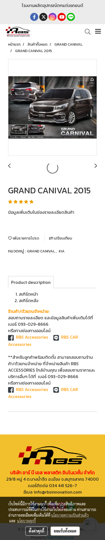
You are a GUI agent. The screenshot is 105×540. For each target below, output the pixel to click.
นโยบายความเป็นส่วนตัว (70, 515)
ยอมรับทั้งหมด (65, 530)
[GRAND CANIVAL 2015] (52, 107)
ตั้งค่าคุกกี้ (36, 530)
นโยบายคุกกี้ (26, 520)
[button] (85, 32)
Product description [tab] (31, 282)
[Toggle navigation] (98, 32)
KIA (62, 251)
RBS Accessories (32, 337)
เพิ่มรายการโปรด (25, 238)
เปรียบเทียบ (62, 238)
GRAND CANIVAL (41, 251)
